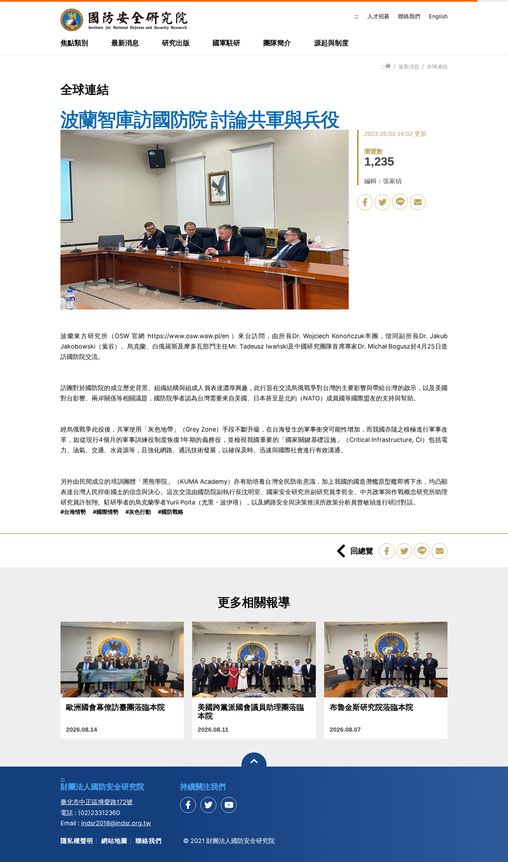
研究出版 (176, 43)
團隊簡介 (277, 43)
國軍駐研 (226, 43)
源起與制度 (331, 43)
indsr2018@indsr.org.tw (116, 823)
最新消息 (125, 43)
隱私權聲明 (76, 840)
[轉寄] (418, 202)
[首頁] (388, 66)
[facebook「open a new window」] (365, 202)
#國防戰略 (171, 511)
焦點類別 (74, 43)
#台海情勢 (73, 511)
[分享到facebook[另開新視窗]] (188, 805)
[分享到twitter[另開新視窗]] (208, 805)
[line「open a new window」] (400, 202)
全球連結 (437, 66)
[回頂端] (254, 765)
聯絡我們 (409, 16)
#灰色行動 (138, 511)
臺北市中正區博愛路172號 (96, 802)
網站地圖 (114, 840)
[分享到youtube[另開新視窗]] (229, 805)
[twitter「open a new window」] (383, 202)
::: (357, 16)
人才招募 (378, 16)
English (438, 16)
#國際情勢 (106, 511)
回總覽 (361, 550)
